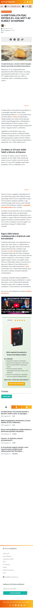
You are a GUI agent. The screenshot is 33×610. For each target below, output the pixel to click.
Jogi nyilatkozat (7, 556)
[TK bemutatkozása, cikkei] (2, 25)
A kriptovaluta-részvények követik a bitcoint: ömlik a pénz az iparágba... (15, 412)
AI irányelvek (6, 564)
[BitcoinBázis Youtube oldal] (15, 605)
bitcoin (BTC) (6, 396)
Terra (27, 266)
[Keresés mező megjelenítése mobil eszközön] (25, 2)
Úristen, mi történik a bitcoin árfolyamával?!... (12, 439)
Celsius (16, 117)
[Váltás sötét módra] (28, 2)
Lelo (13, 416)
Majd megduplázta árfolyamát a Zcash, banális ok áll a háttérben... (16, 421)
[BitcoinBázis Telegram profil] (21, 605)
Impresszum (6, 553)
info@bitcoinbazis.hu (11, 577)
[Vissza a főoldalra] (8, 1)
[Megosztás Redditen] (18, 39)
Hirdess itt (26, 105)
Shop (4, 573)
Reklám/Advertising (8, 570)
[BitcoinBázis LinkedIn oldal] (18, 605)
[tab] (6, 407)
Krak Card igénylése (16, 384)
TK (5, 25)
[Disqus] (16, 478)
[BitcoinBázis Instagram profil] (12, 605)
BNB (11, 6)
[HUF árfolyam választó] (30, 6)
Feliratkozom (15, 593)
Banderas (15, 453)
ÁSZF (4, 562)
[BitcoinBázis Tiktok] (24, 605)
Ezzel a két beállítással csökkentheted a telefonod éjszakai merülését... (16, 430)
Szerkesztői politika (8, 559)
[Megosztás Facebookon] (10, 39)
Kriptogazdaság (6, 11)
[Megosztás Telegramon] (14, 39)
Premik (14, 434)
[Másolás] (22, 39)
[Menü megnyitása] (30, 2)
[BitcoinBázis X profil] (10, 605)
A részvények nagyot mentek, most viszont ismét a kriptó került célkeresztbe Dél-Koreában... (14, 449)
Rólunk (5, 567)
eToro (11, 251)
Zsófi (13, 442)
